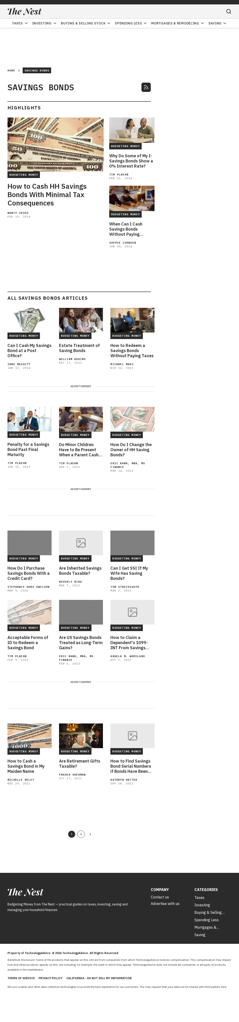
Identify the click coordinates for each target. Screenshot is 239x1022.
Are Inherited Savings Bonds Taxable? (80, 571)
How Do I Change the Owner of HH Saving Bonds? (131, 449)
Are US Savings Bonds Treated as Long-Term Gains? (81, 642)
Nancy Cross (17, 213)
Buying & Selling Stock (83, 23)
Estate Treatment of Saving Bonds (79, 348)
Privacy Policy (51, 978)
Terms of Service (21, 978)
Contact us (160, 897)
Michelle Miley (20, 779)
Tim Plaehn (118, 174)
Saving (214, 23)
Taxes (17, 23)
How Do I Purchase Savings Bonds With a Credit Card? (28, 573)
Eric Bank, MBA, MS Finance (127, 465)
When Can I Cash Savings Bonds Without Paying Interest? (125, 229)
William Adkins (72, 359)
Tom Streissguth (124, 586)
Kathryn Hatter (123, 779)
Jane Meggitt (18, 364)
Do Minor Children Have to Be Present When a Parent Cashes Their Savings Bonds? (81, 449)
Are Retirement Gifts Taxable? (79, 764)
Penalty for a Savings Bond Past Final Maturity (28, 449)
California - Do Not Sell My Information (99, 978)
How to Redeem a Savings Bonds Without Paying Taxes (132, 350)
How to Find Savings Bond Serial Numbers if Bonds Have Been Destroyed (130, 766)
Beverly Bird (70, 581)
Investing (42, 23)
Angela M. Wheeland (127, 656)
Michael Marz (121, 364)
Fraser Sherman (72, 774)
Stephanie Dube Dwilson (28, 586)
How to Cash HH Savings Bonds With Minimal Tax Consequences (47, 194)
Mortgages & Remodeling (175, 23)
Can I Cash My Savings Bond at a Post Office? (29, 350)
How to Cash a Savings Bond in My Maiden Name (26, 766)
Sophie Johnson (122, 242)
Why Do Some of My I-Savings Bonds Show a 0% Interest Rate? (131, 161)
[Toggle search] (229, 11)
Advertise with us (165, 903)
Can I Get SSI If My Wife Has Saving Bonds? (129, 573)
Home (11, 70)
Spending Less (128, 23)
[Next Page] (90, 834)
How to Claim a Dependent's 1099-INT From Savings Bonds (129, 642)
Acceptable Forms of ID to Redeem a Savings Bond (27, 642)
